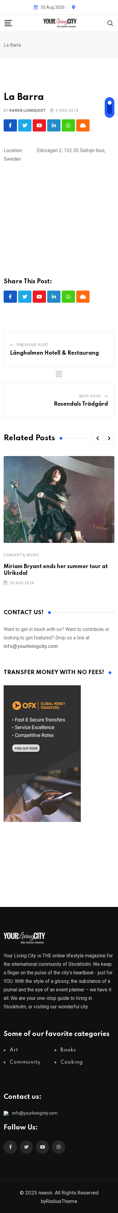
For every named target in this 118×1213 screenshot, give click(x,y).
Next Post (90, 396)
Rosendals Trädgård (81, 404)
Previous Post (32, 345)
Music (33, 555)
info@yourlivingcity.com (34, 1113)
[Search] (110, 22)
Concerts (14, 555)
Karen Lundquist (27, 110)
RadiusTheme (61, 1201)
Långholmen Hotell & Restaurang (54, 353)
